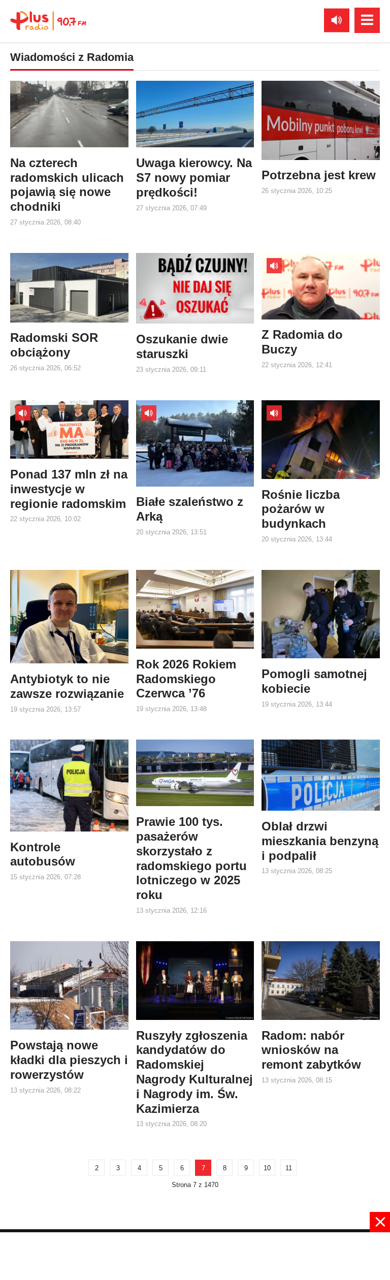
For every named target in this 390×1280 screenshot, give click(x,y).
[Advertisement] (195, 1255)
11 (288, 1168)
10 (267, 1168)
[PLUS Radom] (48, 20)
